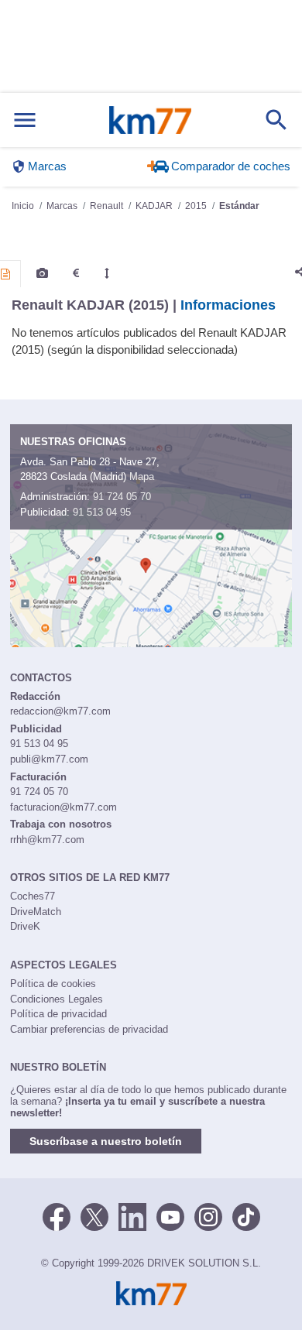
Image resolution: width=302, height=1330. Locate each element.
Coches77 (32, 896)
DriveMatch (35, 911)
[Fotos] (42, 273)
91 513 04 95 (102, 512)
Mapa (141, 476)
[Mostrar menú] (25, 120)
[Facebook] (56, 1216)
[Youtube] (170, 1216)
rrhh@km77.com (47, 839)
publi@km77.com (49, 759)
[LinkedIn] (132, 1216)
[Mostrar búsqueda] (276, 120)
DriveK (25, 926)
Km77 (150, 120)
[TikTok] (246, 1216)
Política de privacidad (58, 1014)
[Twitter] (94, 1216)
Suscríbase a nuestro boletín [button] (105, 1141)
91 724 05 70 (122, 496)
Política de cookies (53, 983)
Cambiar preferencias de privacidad (89, 1029)
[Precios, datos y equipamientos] (76, 273)
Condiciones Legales (56, 999)
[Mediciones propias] (107, 273)
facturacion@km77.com (63, 807)
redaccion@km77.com (60, 711)
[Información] (5, 274)
